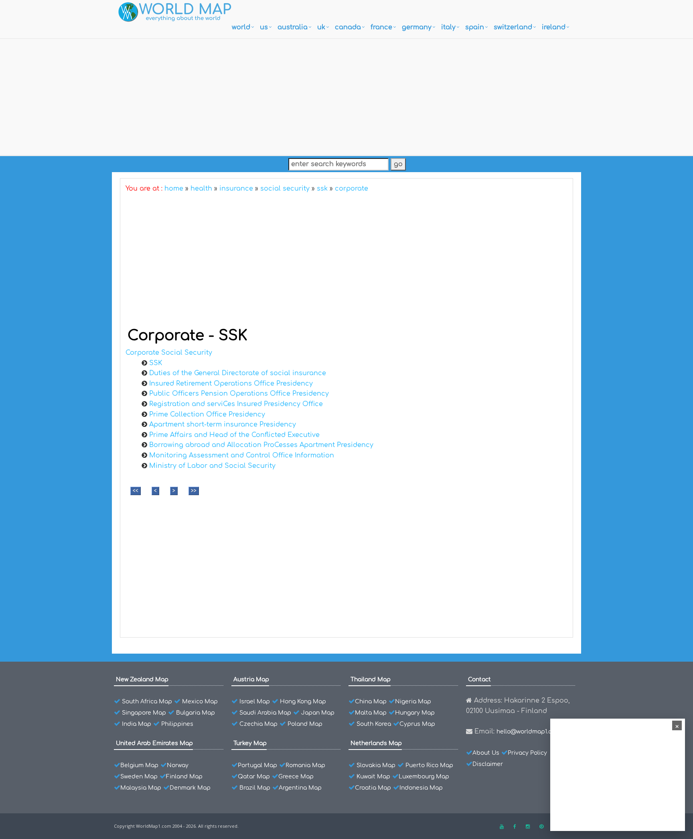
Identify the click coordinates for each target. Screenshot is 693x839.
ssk (322, 188)
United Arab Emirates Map (154, 743)
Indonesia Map (421, 788)
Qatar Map (254, 777)
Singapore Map (144, 713)
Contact (479, 679)
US (264, 27)
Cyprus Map (417, 724)
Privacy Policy (527, 753)
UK (321, 27)
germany (417, 27)
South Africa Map (147, 702)
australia (293, 27)
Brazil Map (254, 788)
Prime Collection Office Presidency (207, 414)
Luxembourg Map (424, 777)
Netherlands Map (376, 743)
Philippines (177, 724)
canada (348, 27)
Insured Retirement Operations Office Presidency (231, 383)
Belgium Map (139, 765)
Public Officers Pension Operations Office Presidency (239, 393)
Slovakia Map (376, 765)
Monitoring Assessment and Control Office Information (241, 455)
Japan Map (317, 713)
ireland (553, 27)
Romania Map (305, 765)
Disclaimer (487, 764)
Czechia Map (258, 724)
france (381, 27)
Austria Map (251, 679)
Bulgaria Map (195, 713)
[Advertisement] (346, 95)
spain (474, 27)
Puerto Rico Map (429, 765)
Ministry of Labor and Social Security (212, 465)
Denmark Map (190, 788)
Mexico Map (200, 702)
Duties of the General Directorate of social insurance (237, 373)
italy (448, 27)
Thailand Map (371, 679)
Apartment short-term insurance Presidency (222, 424)
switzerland (513, 27)
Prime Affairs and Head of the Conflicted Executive (234, 435)
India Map (136, 724)
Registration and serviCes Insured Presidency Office (236, 404)
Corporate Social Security (169, 352)
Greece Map (296, 777)
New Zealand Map (142, 679)
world (241, 27)
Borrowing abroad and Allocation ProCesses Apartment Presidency (261, 445)
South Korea (374, 724)
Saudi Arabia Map (265, 713)
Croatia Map (373, 788)
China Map (371, 702)
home (173, 188)
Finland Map (184, 777)
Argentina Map (300, 788)
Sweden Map (139, 777)
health (201, 188)
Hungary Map (415, 713)
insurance (236, 188)
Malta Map (371, 713)
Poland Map (305, 724)
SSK (155, 363)
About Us (485, 753)
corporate (351, 188)
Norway (177, 765)
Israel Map (254, 702)
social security (285, 188)
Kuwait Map (373, 777)
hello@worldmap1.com (528, 732)
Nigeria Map (413, 702)
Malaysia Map (140, 788)
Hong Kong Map (303, 702)
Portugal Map (257, 765)
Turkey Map (250, 743)
